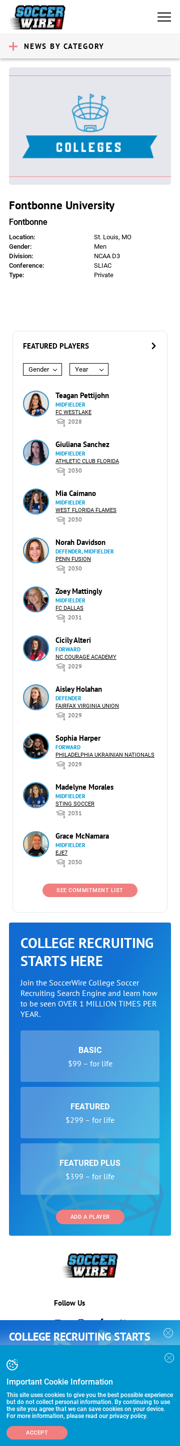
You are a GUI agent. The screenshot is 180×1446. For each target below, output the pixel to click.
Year (81, 369)
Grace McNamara (82, 836)
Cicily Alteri (73, 640)
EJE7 (62, 853)
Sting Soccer (75, 804)
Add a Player (90, 1217)
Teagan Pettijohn (82, 395)
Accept (37, 1433)
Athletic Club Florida (87, 461)
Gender (38, 369)
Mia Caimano (76, 493)
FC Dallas (70, 608)
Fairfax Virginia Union (87, 706)
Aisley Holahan (79, 689)
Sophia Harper (78, 738)
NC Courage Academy (86, 657)
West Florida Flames (86, 510)
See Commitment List (90, 890)
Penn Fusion (73, 559)
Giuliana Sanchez (83, 444)
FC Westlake (74, 412)
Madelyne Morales (85, 787)
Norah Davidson (81, 542)
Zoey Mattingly (79, 591)
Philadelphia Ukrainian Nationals (105, 755)
